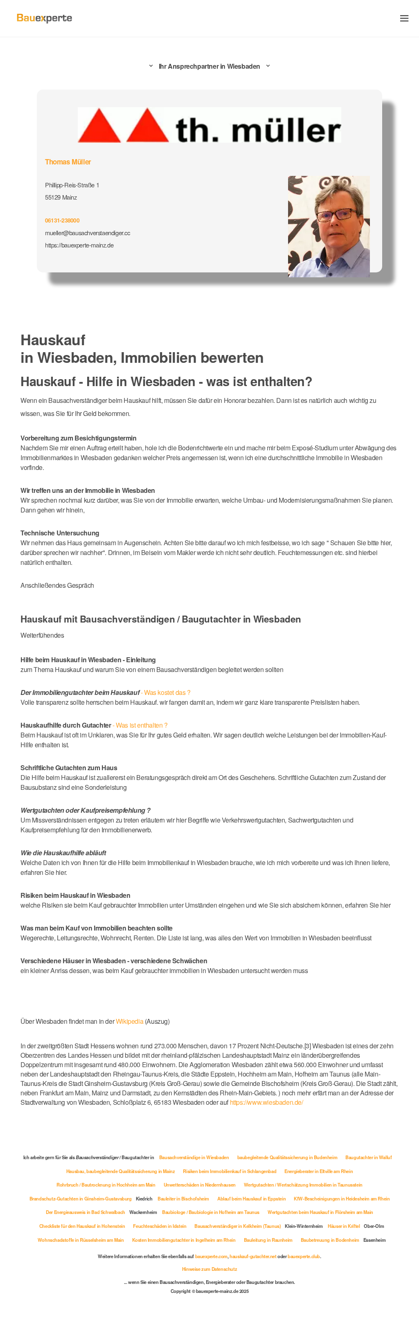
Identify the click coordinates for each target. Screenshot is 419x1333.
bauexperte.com (211, 1256)
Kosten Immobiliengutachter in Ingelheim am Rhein (184, 1239)
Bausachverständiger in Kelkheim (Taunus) (237, 1226)
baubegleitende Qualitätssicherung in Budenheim (287, 1157)
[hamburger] (404, 18)
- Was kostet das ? (105, 692)
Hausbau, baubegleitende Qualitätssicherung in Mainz (120, 1171)
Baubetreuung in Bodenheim (330, 1239)
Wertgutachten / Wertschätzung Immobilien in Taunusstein (303, 1184)
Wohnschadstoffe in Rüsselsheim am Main (81, 1239)
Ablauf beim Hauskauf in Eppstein (251, 1198)
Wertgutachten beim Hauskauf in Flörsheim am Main (320, 1212)
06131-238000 (62, 220)
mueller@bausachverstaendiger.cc (87, 232)
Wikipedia (130, 1021)
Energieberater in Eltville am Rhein (318, 1171)
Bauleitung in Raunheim (268, 1239)
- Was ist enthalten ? (94, 725)
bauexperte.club (304, 1256)
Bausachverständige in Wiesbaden (194, 1157)
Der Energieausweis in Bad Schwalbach (85, 1212)
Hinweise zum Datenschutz (209, 1269)
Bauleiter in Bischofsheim (183, 1198)
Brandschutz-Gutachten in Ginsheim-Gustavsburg (80, 1198)
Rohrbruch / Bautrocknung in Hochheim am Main (105, 1184)
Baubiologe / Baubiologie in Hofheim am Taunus (210, 1212)
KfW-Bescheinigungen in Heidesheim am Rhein (342, 1198)
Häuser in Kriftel (344, 1226)
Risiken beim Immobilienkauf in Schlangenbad (229, 1171)
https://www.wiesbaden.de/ (266, 1102)
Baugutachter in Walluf (368, 1157)
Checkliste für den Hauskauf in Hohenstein (82, 1226)
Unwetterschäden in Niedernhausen (200, 1184)
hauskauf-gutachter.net (253, 1256)
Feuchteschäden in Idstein (159, 1226)
